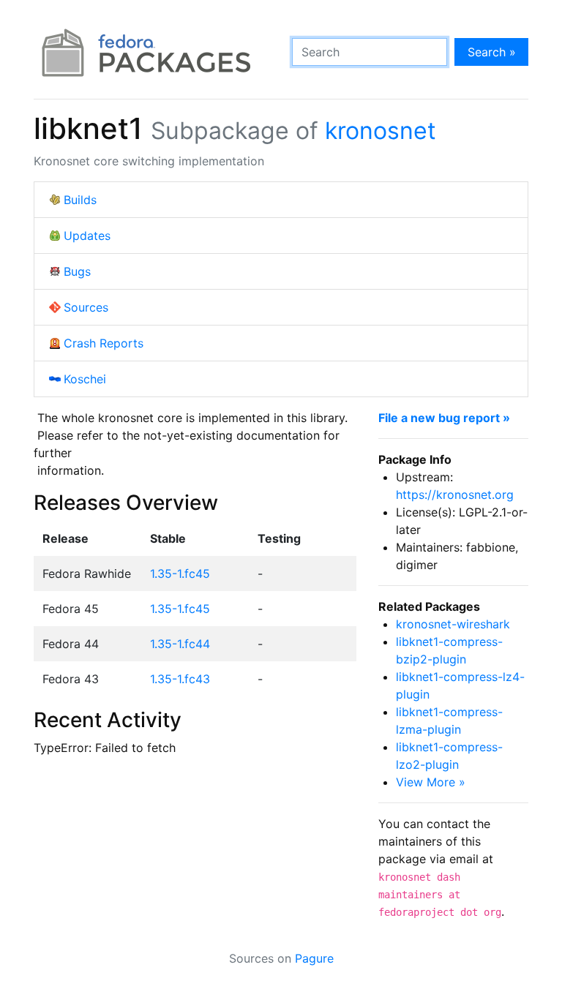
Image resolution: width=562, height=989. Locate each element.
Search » (492, 52)
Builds (80, 199)
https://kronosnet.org (455, 494)
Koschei (85, 379)
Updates (87, 235)
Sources (86, 307)
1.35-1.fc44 (180, 643)
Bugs (77, 271)
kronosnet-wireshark (453, 624)
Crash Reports (103, 343)
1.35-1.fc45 (180, 573)
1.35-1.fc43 (180, 679)
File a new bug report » (444, 417)
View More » (430, 782)
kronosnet (380, 130)
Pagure (314, 958)
